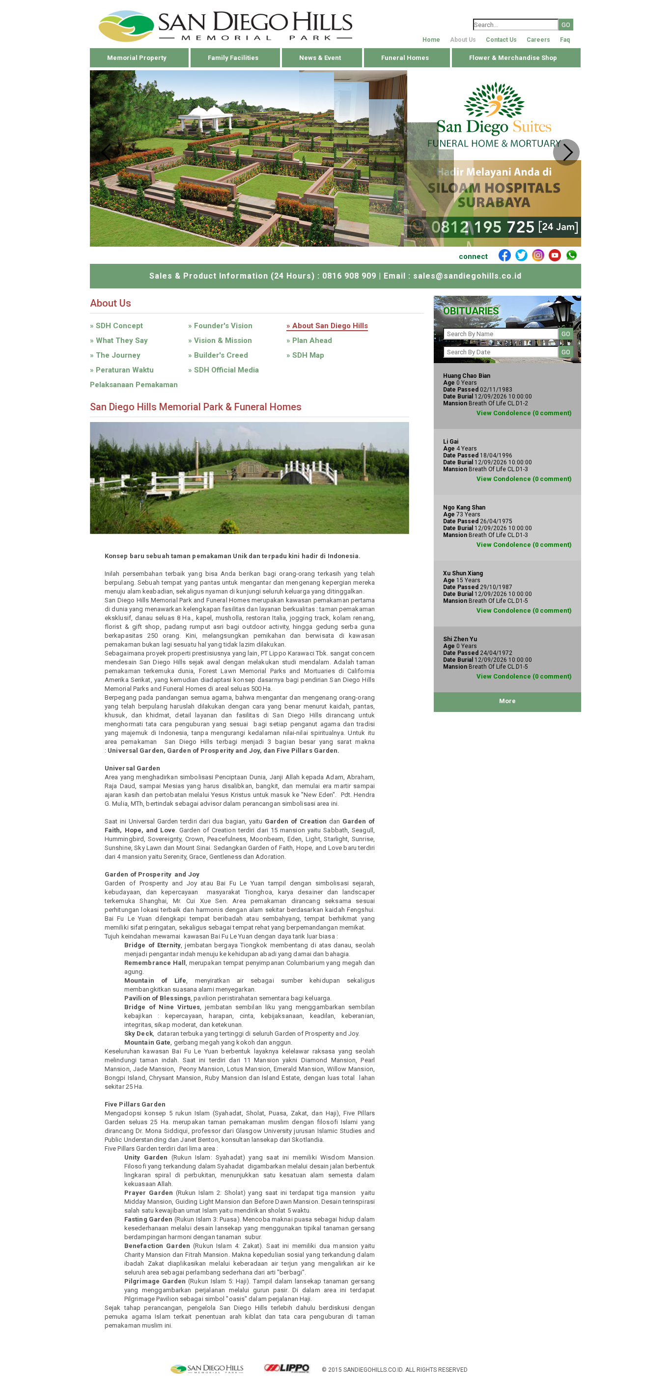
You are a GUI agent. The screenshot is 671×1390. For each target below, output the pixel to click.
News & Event (320, 57)
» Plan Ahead (309, 340)
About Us (463, 39)
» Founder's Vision (220, 325)
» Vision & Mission (220, 340)
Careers (538, 39)
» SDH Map (305, 355)
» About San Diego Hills (327, 325)
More (507, 701)
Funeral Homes (405, 57)
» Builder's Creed (218, 355)
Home (431, 39)
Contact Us (501, 39)
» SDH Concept (116, 325)
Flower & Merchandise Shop (513, 57)
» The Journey (115, 355)
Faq (565, 39)
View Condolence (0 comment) (524, 413)
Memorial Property (137, 57)
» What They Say (119, 340)
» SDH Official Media (223, 370)
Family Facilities (233, 57)
